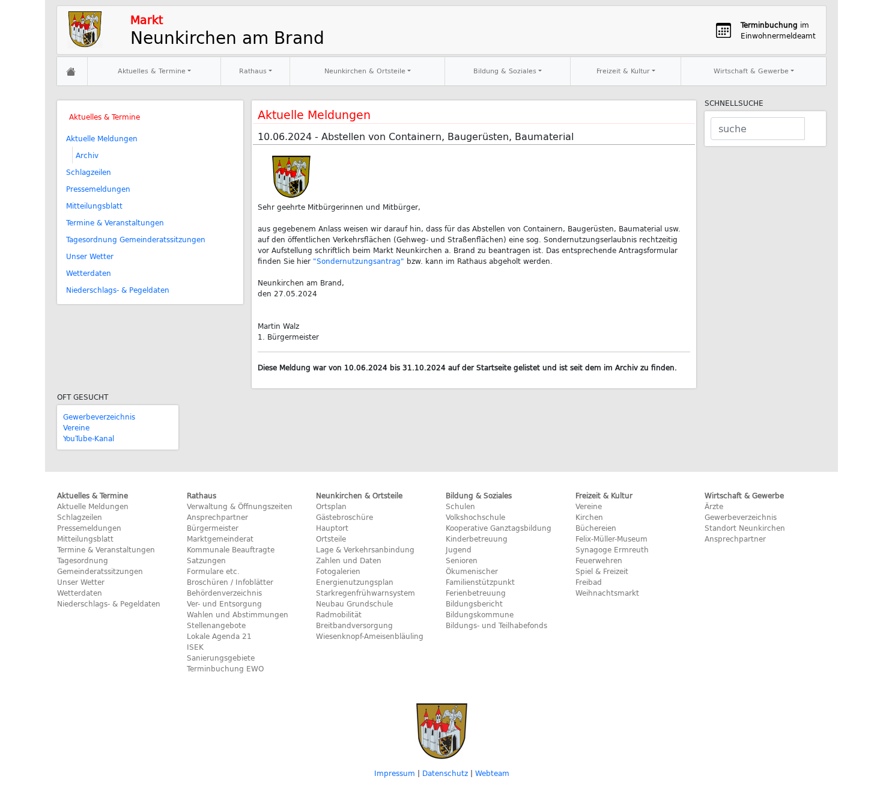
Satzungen (206, 560)
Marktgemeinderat (220, 538)
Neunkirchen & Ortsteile (364, 71)
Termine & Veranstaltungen (115, 222)
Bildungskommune (480, 614)
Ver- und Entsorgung (224, 603)
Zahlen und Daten (348, 560)
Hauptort (332, 527)
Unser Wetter (90, 256)
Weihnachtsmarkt (607, 592)
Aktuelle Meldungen (102, 138)
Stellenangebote (216, 625)
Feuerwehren (598, 560)
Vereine (76, 427)
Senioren (462, 560)
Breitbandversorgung (354, 625)
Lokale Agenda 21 (219, 636)
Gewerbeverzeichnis (99, 416)
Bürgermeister (212, 527)
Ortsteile (331, 538)
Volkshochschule (475, 517)
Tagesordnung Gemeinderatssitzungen (135, 239)
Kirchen (589, 517)
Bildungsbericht (474, 603)
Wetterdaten (88, 272)
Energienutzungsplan (354, 581)
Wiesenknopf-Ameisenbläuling (369, 636)
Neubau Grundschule (354, 603)
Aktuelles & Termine (152, 71)
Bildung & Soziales (504, 71)
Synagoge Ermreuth (612, 549)
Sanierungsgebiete (221, 657)
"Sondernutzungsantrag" (358, 260)
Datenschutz (445, 773)
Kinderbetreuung (477, 538)
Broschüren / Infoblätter (230, 581)
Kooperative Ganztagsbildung (498, 527)
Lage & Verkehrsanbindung (365, 549)
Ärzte (714, 506)
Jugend (459, 549)
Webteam (492, 773)
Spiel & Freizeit (601, 571)
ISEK (195, 646)
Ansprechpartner (217, 517)
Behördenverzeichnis (224, 592)
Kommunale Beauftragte (231, 549)
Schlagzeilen (88, 171)
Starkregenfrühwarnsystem (365, 592)
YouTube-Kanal (88, 438)
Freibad (588, 581)
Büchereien (595, 527)
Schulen (460, 506)
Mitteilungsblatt (94, 205)
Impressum (394, 773)
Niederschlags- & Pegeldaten (117, 289)
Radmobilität (339, 614)
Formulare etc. (213, 571)
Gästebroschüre (344, 517)
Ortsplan (331, 506)
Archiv (87, 155)
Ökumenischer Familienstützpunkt (480, 576)
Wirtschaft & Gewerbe (751, 71)
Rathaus (253, 71)
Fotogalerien (338, 571)
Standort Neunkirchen (745, 527)
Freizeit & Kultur (623, 71)
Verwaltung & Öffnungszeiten (240, 506)
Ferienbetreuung (476, 592)
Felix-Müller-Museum (611, 538)
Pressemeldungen (98, 188)
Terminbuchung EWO (225, 668)
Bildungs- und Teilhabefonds (496, 625)
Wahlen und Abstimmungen (237, 614)
